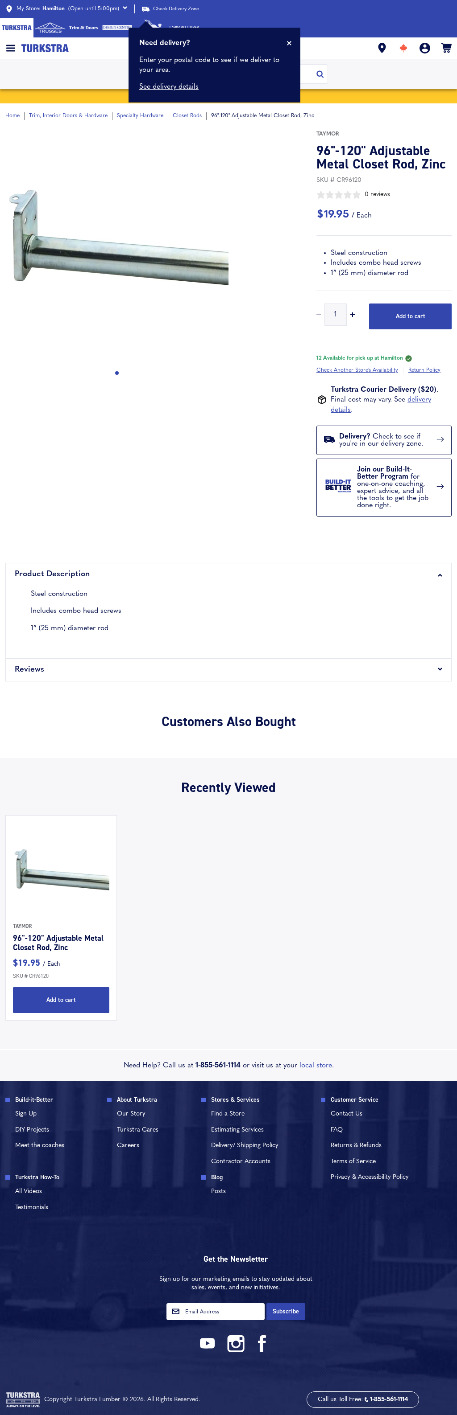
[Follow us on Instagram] (236, 1350)
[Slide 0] (116, 373)
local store (315, 1065)
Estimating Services (237, 1130)
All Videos (28, 1191)
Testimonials (31, 1207)
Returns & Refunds (356, 1145)
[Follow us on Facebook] (262, 1350)
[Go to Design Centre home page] (117, 27)
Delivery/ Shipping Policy (244, 1145)
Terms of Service (353, 1161)
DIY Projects (32, 1130)
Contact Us (346, 1114)
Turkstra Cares (137, 1130)
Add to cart (410, 316)
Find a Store (228, 1114)
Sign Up (26, 1114)
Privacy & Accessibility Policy (370, 1177)
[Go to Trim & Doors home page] (83, 27)
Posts (218, 1191)
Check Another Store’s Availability (357, 370)
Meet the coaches (39, 1145)
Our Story (131, 1114)
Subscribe (286, 1311)
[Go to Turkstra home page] (16, 27)
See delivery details (169, 86)
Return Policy (424, 370)
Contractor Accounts (240, 1161)
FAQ (337, 1130)
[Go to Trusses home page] (50, 27)
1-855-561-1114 (218, 1065)
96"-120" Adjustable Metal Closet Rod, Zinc (58, 943)
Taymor (327, 134)
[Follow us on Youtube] (209, 1350)
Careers (128, 1145)
